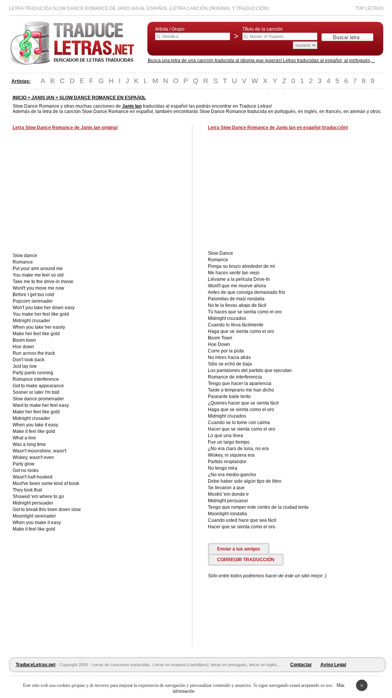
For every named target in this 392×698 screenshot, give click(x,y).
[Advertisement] (77, 192)
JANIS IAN (42, 97)
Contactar (301, 664)
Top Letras (369, 8)
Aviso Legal (333, 664)
